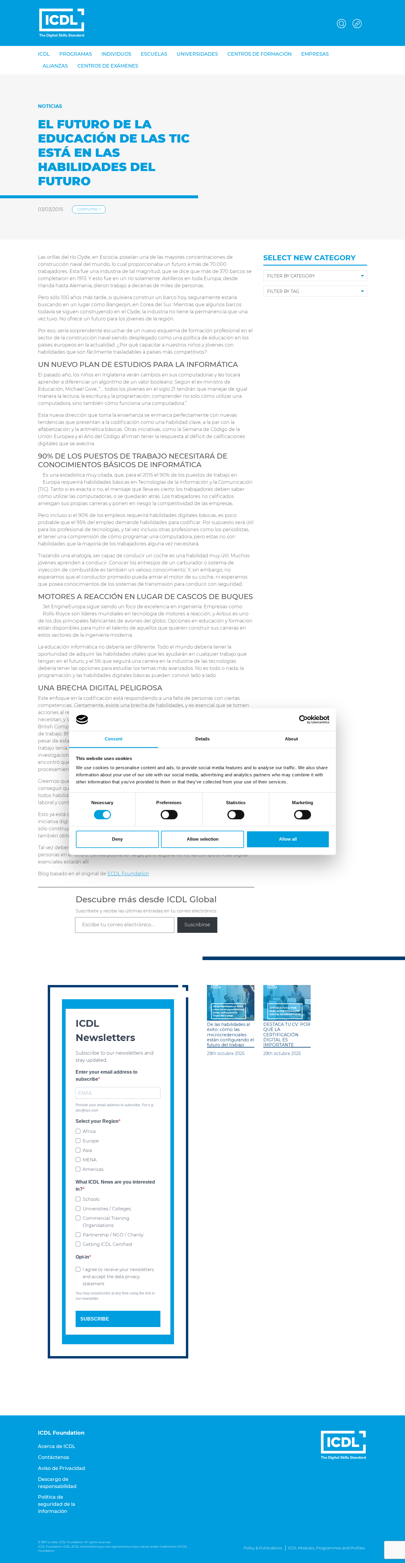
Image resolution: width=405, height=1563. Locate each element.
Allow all (288, 839)
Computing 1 (89, 209)
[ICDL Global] (61, 23)
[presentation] (230, 1003)
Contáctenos (53, 1457)
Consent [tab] (113, 739)
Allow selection (203, 839)
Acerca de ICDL (56, 1446)
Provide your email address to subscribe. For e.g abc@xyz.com (114, 1107)
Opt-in (82, 1256)
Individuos (116, 54)
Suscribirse (197, 924)
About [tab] (291, 739)
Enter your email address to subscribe (107, 1075)
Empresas (315, 54)
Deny (117, 839)
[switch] (169, 814)
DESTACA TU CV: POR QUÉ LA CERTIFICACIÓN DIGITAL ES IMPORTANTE (286, 1035)
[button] (342, 22)
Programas (75, 54)
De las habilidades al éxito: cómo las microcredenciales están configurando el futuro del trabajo (230, 1035)
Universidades (197, 54)
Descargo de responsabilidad (57, 1482)
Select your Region (97, 1121)
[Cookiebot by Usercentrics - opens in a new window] (303, 719)
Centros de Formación (259, 54)
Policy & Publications (263, 1548)
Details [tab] (202, 739)
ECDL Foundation (128, 874)
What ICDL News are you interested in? (115, 1185)
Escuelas (154, 54)
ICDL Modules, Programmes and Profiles (326, 1548)
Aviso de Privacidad (61, 1468)
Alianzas (55, 66)
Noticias (50, 106)
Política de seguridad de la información (56, 1504)
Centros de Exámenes (107, 66)
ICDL (44, 54)
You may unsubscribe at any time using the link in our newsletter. (115, 1296)
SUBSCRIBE (94, 1318)
